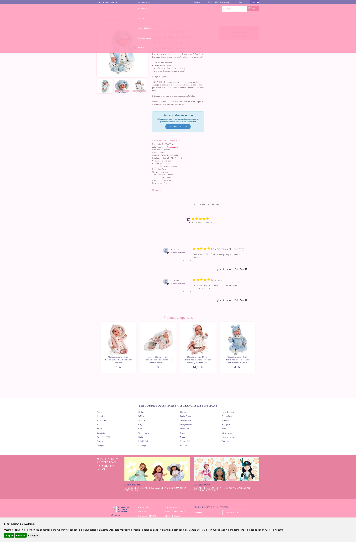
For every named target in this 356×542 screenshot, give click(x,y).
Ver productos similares (178, 127)
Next (255, 347)
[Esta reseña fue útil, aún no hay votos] (241, 269)
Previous (100, 347)
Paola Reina (184, 445)
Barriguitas (101, 433)
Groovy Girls (143, 433)
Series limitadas (144, 28)
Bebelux (100, 441)
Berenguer (101, 445)
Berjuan (141, 412)
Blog (240, 2)
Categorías (142, 9)
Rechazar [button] (20, 535)
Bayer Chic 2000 (103, 437)
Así (98, 425)
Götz (140, 429)
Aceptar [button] (9, 535)
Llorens (183, 412)
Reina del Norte (228, 412)
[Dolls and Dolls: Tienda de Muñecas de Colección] (115, 9)
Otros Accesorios (228, 437)
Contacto (197, 2)
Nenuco (183, 437)
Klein (140, 437)
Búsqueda (243, 8)
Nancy (182, 433)
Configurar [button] (33, 535)
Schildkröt (226, 420)
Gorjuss (141, 425)
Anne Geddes (102, 416)
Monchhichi (184, 429)
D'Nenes (141, 416)
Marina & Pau (185, 420)
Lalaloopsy (142, 445)
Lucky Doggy (185, 416)
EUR (146, 2)
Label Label (143, 441)
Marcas (141, 18)
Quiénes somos (171, 507)
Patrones (225, 441)
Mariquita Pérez (186, 425)
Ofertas (141, 48)
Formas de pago (172, 516)
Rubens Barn (227, 416)
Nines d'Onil (185, 441)
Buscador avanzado (145, 38)
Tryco (224, 429)
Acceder (254, 2)
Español (106, 2)
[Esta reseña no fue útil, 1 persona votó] (246, 269)
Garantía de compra (175, 512)
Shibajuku (226, 425)
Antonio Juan (102, 420)
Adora (99, 412)
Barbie (99, 429)
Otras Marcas (227, 433)
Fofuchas (141, 420)
